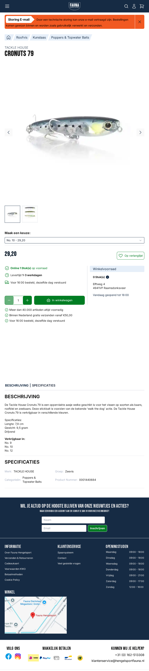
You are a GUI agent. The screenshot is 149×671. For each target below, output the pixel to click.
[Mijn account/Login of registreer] (134, 6)
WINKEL (10, 592)
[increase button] (27, 300)
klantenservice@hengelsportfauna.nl (118, 661)
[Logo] (74, 6)
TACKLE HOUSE (16, 47)
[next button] (140, 132)
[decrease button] (9, 300)
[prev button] (8, 132)
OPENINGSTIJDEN (117, 546)
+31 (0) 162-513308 (129, 655)
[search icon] (126, 6)
